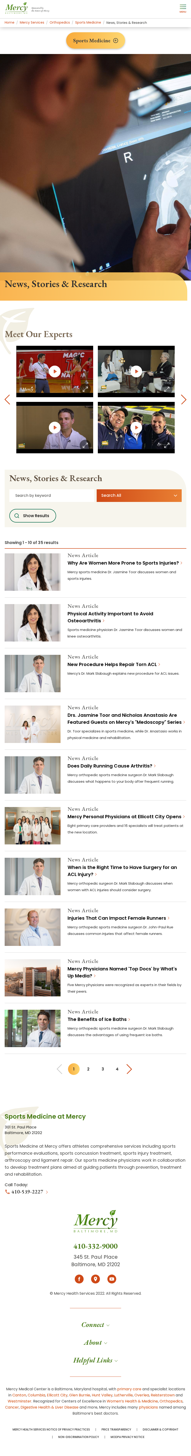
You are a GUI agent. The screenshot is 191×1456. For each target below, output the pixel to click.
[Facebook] (79, 1279)
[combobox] (51, 495)
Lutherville (123, 1395)
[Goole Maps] (95, 1279)
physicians (148, 1407)
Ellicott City (57, 1395)
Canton (19, 1395)
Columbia (36, 1395)
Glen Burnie (79, 1395)
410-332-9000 (95, 1246)
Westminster (19, 1401)
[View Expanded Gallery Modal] (54, 371)
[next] (184, 399)
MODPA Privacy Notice (127, 1437)
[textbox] (136, 496)
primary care (129, 1389)
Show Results (36, 516)
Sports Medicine (91, 40)
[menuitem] (95, 1324)
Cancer (12, 1407)
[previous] (7, 399)
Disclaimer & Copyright (160, 1429)
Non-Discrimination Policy (78, 1437)
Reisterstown (163, 1395)
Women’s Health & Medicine (132, 1401)
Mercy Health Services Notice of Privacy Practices (51, 1429)
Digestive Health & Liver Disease (49, 1407)
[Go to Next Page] (130, 1069)
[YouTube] (111, 1279)
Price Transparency (116, 1429)
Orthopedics (171, 1401)
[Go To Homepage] (95, 1225)
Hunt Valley (102, 1395)
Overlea (141, 1395)
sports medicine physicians (111, 1160)
